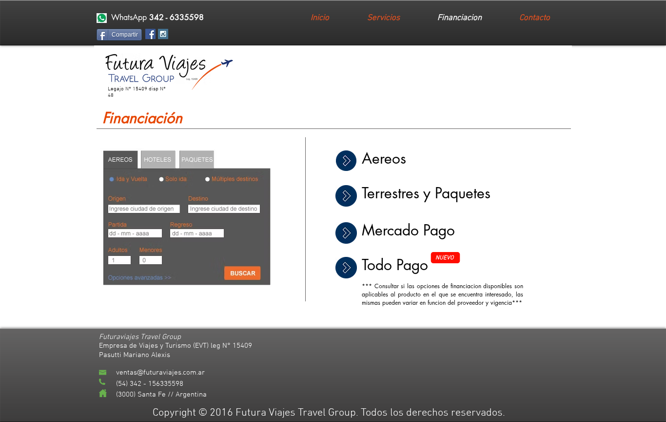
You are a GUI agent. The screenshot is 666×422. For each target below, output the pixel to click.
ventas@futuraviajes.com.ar (160, 372)
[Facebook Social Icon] (150, 34)
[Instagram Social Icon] (163, 34)
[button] (102, 18)
